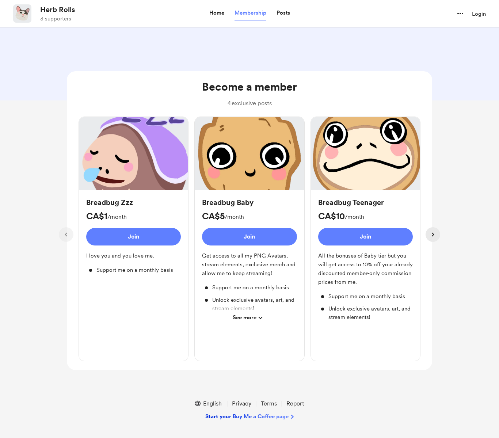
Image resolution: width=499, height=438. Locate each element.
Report (295, 403)
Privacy (241, 403)
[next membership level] (433, 234)
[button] (217, 13)
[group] (133, 199)
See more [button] (244, 317)
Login (479, 14)
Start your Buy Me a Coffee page (247, 416)
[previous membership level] (66, 234)
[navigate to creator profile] (22, 13)
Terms (269, 403)
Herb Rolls (57, 9)
